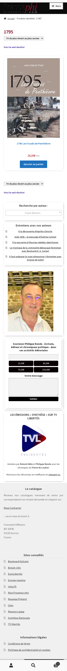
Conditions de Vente (19, 643)
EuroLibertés (15, 573)
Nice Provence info (18, 592)
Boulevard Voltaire (18, 561)
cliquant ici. (54, 474)
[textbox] (34, 213)
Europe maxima (16, 580)
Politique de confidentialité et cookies (29, 650)
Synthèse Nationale (19, 617)
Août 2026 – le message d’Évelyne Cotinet (35, 236)
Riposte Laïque (16, 611)
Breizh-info (14, 567)
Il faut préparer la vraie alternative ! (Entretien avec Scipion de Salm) (35, 258)
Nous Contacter (12, 508)
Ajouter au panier (33, 164)
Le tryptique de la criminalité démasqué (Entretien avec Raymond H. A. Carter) (35, 249)
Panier (52, 662)
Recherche (33, 665)
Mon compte (11, 665)
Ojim (10, 605)
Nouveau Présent (17, 599)
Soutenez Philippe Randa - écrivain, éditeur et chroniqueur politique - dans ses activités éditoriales (33, 347)
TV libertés (14, 624)
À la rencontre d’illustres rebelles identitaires (35, 242)
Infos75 (12, 586)
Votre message (34, 375)
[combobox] (33, 213)
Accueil (10, 18)
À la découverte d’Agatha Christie (35, 231)
